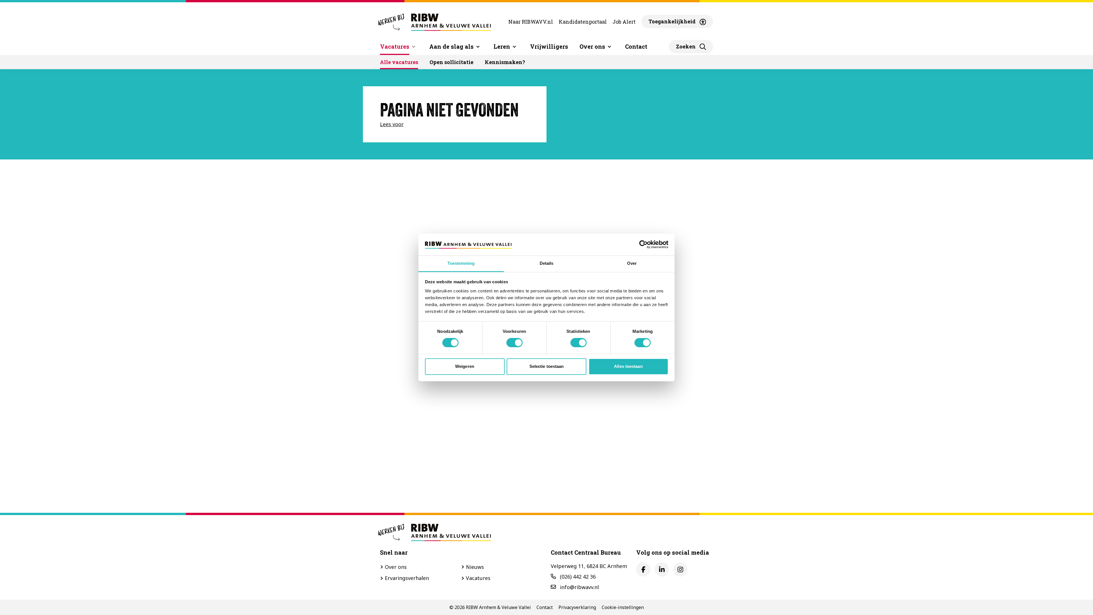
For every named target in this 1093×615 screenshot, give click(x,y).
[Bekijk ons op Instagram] (680, 569)
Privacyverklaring (577, 607)
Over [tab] (632, 263)
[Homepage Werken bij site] (434, 21)
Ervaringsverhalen (407, 578)
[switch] (514, 342)
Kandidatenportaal (583, 21)
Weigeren (464, 366)
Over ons (396, 566)
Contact (636, 46)
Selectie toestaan (546, 366)
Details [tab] (547, 263)
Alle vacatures (399, 62)
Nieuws (475, 566)
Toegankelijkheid (672, 21)
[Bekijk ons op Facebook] (643, 569)
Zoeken (686, 46)
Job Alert (624, 21)
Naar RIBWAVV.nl (530, 21)
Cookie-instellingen (623, 607)
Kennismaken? (505, 62)
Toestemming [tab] (460, 263)
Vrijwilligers (549, 46)
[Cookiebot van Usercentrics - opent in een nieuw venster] (643, 244)
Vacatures (394, 46)
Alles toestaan (628, 366)
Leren (502, 46)
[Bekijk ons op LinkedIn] (662, 569)
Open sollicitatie (451, 62)
